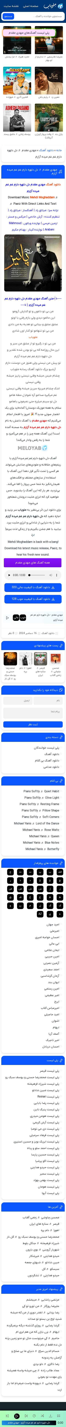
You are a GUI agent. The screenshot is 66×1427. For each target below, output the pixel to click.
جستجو (8, 16)
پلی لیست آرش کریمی (46, 1122)
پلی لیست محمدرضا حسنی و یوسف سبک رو (32, 1077)
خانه (59, 150)
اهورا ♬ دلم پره (50, 1230)
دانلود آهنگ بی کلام (47, 760)
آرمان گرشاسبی (50, 976)
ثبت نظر (33, 724)
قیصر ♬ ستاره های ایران (44, 1224)
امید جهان (53, 924)
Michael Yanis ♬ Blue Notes (41, 843)
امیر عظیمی (52, 995)
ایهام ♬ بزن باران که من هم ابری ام (37, 1332)
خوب (23, 618)
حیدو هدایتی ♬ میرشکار (44, 1256)
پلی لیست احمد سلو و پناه (43, 1148)
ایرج (56, 1002)
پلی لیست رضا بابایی (46, 1103)
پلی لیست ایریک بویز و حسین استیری (36, 1142)
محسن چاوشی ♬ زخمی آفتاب (41, 1217)
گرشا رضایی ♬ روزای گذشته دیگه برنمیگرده (33, 1325)
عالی (16, 618)
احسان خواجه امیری (47, 937)
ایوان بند (53, 982)
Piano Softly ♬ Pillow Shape (40, 811)
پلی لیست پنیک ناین (46, 1109)
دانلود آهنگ (46, 150)
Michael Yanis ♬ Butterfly (42, 849)
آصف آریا (53, 1034)
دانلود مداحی (51, 767)
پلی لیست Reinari (48, 1097)
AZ (40, 914)
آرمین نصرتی (51, 963)
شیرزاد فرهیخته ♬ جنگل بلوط (41, 1243)
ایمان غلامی (52, 950)
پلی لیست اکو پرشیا (47, 1161)
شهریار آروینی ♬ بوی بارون (42, 1250)
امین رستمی (51, 989)
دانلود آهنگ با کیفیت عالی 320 (31, 587)
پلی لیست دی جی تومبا (45, 1129)
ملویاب (33, 337)
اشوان (55, 1021)
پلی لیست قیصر (49, 1071)
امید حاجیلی (51, 1014)
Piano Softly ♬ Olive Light (41, 798)
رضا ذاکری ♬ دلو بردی (46, 1364)
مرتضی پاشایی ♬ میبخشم (42, 1300)
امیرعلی (54, 931)
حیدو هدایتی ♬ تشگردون (43, 1275)
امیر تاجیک (52, 1040)
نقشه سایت (11, 6)
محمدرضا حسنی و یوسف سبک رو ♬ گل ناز (33, 1237)
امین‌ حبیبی (52, 956)
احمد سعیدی (51, 969)
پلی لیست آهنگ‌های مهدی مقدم (29, 33)
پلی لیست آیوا (50, 1193)
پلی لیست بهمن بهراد (46, 1180)
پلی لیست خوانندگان (46, 748)
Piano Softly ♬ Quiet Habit (41, 791)
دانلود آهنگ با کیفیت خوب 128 (31, 599)
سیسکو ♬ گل (50, 1269)
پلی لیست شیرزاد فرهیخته (43, 1084)
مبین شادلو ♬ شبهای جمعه (42, 1262)
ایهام (56, 1027)
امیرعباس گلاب (50, 1008)
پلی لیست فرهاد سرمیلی (44, 1135)
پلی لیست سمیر (49, 1174)
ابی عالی (54, 944)
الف (60, 872)
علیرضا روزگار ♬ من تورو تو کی (40, 1306)
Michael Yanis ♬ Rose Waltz (41, 830)
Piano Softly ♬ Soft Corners (40, 817)
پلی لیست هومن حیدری (44, 1116)
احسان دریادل (50, 1047)
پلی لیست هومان (48, 1187)
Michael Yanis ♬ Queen (44, 836)
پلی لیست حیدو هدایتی (44, 1167)
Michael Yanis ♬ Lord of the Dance (36, 824)
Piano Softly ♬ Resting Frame (39, 804)
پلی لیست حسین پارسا (45, 1155)
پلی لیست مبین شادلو (45, 1090)
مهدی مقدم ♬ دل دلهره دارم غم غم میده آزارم (32, 171)
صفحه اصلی (30, 6)
